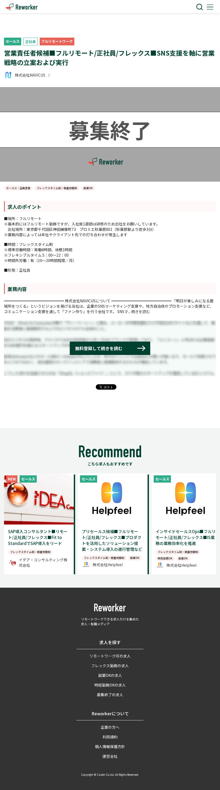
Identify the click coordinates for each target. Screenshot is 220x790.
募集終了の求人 (110, 694)
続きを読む (140, 311)
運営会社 (110, 756)
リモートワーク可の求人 (110, 656)
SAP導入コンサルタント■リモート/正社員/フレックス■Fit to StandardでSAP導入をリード (38, 537)
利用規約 (110, 736)
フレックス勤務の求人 (110, 665)
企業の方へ (110, 727)
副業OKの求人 (110, 675)
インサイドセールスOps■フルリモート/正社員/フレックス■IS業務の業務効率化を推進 (186, 537)
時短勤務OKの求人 (110, 685)
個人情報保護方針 (110, 746)
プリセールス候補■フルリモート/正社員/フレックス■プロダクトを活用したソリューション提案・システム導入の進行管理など (112, 540)
